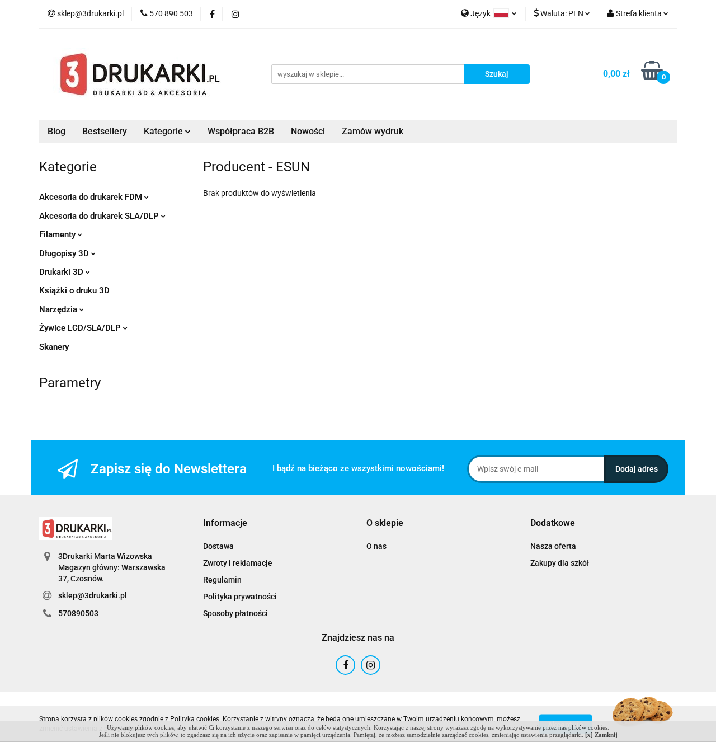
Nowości (308, 131)
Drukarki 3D (62, 272)
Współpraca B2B (241, 131)
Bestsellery (104, 131)
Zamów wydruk (372, 131)
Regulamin (222, 579)
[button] (225, 523)
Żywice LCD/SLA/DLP (81, 328)
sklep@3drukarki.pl (92, 595)
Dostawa (218, 546)
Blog (56, 131)
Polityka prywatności (240, 596)
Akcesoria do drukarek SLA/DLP (100, 216)
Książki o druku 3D (74, 290)
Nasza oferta (553, 546)
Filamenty (58, 234)
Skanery (54, 347)
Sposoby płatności (235, 613)
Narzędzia (59, 309)
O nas (376, 546)
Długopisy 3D (65, 253)
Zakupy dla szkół (559, 562)
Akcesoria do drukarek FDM (91, 197)
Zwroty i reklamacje (237, 562)
